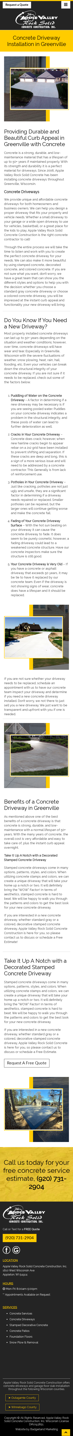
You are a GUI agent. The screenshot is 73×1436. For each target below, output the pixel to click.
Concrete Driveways (22, 1319)
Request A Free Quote (27, 1063)
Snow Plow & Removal (24, 1342)
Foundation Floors (21, 1336)
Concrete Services (21, 1313)
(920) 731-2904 (19, 1238)
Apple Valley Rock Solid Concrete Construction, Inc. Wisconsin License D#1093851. (36, 1421)
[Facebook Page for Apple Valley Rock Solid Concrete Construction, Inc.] (6, 1252)
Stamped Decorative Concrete (29, 1325)
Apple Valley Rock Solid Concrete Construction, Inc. (35, 1266)
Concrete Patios (20, 1330)
